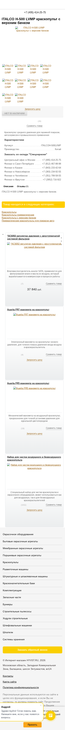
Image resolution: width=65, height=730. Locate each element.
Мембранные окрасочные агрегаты (23, 548)
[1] (25, 121)
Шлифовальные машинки (17, 625)
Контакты (8, 676)
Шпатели (8, 632)
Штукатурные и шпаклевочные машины (25, 576)
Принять (32, 724)
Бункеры (7, 604)
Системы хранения (14, 639)
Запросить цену (32, 109)
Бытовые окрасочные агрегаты (20, 541)
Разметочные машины (15, 569)
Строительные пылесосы (17, 611)
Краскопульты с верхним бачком (19, 217)
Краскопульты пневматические (18, 215)
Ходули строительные (15, 618)
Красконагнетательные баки (19, 583)
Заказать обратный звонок (32, 650)
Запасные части (12, 597)
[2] (28, 121)
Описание (8, 186)
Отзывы (22, 186)
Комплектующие (12, 590)
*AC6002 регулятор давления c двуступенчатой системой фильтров (33, 237)
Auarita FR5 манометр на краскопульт (28, 383)
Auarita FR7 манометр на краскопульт (28, 309)
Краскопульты (9, 212)
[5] (36, 121)
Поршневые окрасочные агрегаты (22, 555)
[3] (30, 121)
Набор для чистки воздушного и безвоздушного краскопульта (34, 458)
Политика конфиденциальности (21, 687)
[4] (33, 121)
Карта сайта (9, 681)
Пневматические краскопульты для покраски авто (28, 220)
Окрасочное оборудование (18, 534)
